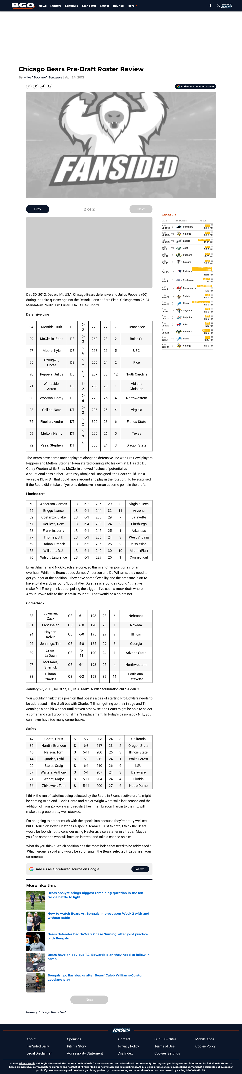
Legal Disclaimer (39, 1053)
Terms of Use (164, 1046)
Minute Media (27, 1063)
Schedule (71, 5)
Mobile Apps (204, 1039)
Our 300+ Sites (165, 1039)
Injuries (118, 5)
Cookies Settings (167, 1053)
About (31, 1039)
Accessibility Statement (85, 1053)
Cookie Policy (205, 1046)
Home (30, 1012)
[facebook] (210, 5)
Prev (37, 209)
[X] (218, 5)
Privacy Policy (128, 1046)
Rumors (55, 5)
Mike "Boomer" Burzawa (43, 77)
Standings (89, 5)
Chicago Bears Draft (53, 1012)
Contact (124, 1039)
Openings (74, 1039)
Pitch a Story (76, 1046)
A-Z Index (125, 1053)
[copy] (49, 86)
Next (141, 209)
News (42, 5)
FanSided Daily (37, 1046)
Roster (104, 5)
